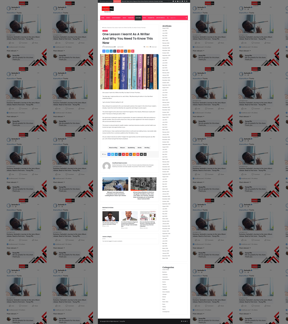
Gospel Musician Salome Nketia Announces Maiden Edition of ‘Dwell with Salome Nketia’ (142, 1)
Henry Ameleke (166, 291)
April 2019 (164, 245)
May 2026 (164, 35)
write (140, 147)
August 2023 (165, 117)
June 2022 (164, 151)
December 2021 (166, 166)
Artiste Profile (160, 17)
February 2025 (165, 72)
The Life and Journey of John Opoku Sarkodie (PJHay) (110, 223)
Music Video (165, 301)
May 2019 (164, 243)
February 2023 (165, 132)
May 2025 (164, 65)
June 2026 (164, 33)
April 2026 (164, 38)
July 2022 (164, 149)
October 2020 (165, 201)
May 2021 (164, 184)
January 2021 (165, 194)
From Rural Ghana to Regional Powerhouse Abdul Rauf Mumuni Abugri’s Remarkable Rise (129, 224)
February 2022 (165, 161)
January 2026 (165, 45)
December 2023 (166, 107)
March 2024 (165, 100)
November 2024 (166, 80)
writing (147, 147)
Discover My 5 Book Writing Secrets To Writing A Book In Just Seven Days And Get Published (147, 224)
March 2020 (165, 218)
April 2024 (164, 97)
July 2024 (164, 90)
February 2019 (165, 250)
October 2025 (165, 53)
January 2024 (165, 104)
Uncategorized (165, 311)
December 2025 (166, 48)
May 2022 (164, 154)
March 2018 (165, 258)
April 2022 (164, 156)
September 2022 (166, 144)
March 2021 (165, 189)
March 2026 (165, 40)
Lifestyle (164, 294)
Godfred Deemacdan (109, 46)
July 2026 (164, 30)
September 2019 (166, 233)
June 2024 (164, 92)
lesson (123, 147)
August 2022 (165, 147)
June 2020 (164, 211)
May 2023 (164, 124)
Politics (164, 306)
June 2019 (164, 241)
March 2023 (165, 129)
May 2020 (164, 213)
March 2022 (165, 159)
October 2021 (165, 171)
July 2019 (164, 238)
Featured (138, 17)
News (144, 17)
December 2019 (166, 226)
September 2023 (166, 114)
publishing (132, 147)
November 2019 (166, 228)
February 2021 (165, 191)
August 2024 (165, 87)
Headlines (131, 17)
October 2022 (165, 142)
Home (102, 17)
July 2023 (164, 119)
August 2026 (165, 28)
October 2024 (165, 82)
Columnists (165, 277)
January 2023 (165, 134)
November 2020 (166, 198)
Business (164, 272)
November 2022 (166, 139)
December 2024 (166, 77)
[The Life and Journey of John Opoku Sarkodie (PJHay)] (110, 216)
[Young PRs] (107, 9)
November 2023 (166, 109)
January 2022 (165, 164)
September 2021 (166, 174)
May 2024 (164, 95)
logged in (111, 241)
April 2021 (164, 186)
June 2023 (164, 122)
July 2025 (164, 60)
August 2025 (165, 57)
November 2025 (166, 50)
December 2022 (166, 137)
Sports (108, 17)
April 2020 (164, 216)
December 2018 (166, 255)
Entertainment (116, 17)
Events (164, 282)
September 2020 (166, 203)
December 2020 (166, 196)
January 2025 (165, 75)
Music (124, 17)
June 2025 (164, 62)
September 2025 (166, 55)
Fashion (164, 284)
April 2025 (164, 67)
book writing (113, 147)
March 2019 (165, 248)
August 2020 (165, 206)
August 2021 (165, 176)
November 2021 (166, 169)
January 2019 (165, 253)
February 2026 (165, 43)
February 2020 (165, 221)
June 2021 (164, 181)
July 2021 (164, 179)
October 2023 (165, 112)
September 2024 (166, 85)
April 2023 (164, 127)
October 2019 (165, 231)
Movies (164, 296)
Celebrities (151, 17)
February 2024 (165, 102)
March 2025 (165, 70)
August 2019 (165, 236)
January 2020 (165, 223)
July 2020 (164, 208)
